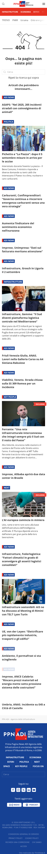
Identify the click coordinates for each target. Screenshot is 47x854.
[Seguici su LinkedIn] (29, 790)
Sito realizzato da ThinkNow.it (32, 853)
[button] (3, 4)
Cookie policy (32, 838)
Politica (8, 121)
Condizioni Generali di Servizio (23, 834)
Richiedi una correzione (17, 842)
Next (6, 487)
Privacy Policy (15, 838)
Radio (16, 804)
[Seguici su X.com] (23, 790)
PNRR (15, 20)
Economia (26, 12)
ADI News (9, 97)
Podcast (33, 804)
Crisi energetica (38, 20)
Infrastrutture (10, 12)
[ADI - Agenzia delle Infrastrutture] (23, 733)
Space (6, 766)
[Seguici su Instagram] (18, 790)
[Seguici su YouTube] (34, 790)
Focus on (38, 766)
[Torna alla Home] (23, 4)
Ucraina (24, 20)
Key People (10, 397)
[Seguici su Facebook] (13, 790)
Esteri (36, 12)
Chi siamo (37, 842)
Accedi (23, 846)
